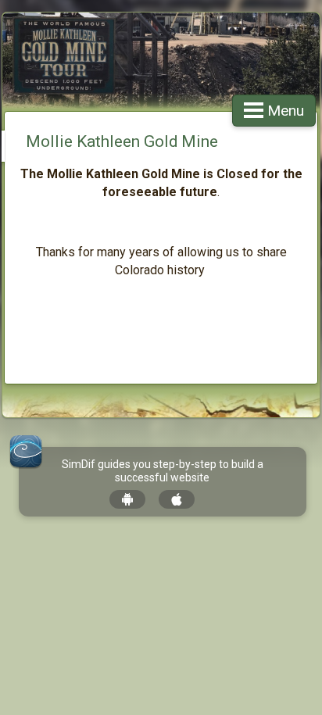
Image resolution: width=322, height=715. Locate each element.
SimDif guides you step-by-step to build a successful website (162, 471)
